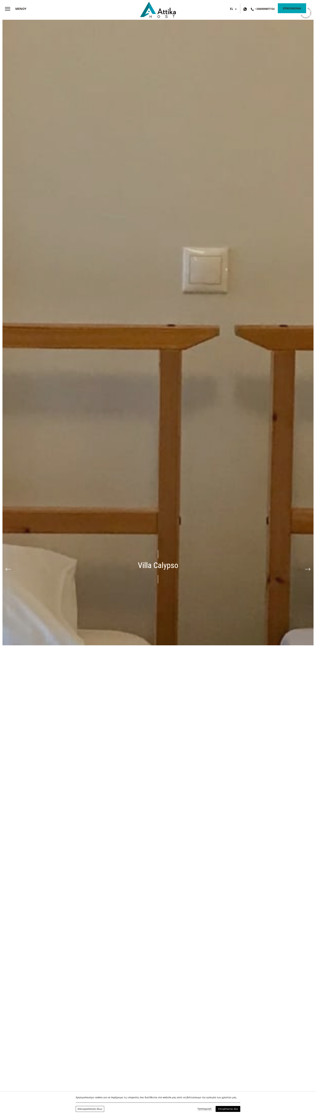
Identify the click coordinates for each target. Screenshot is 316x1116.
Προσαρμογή (204, 1108)
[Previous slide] (8, 569)
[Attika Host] (158, 9)
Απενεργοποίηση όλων (90, 1108)
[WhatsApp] (245, 9)
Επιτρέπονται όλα (228, 1108)
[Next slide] (308, 569)
